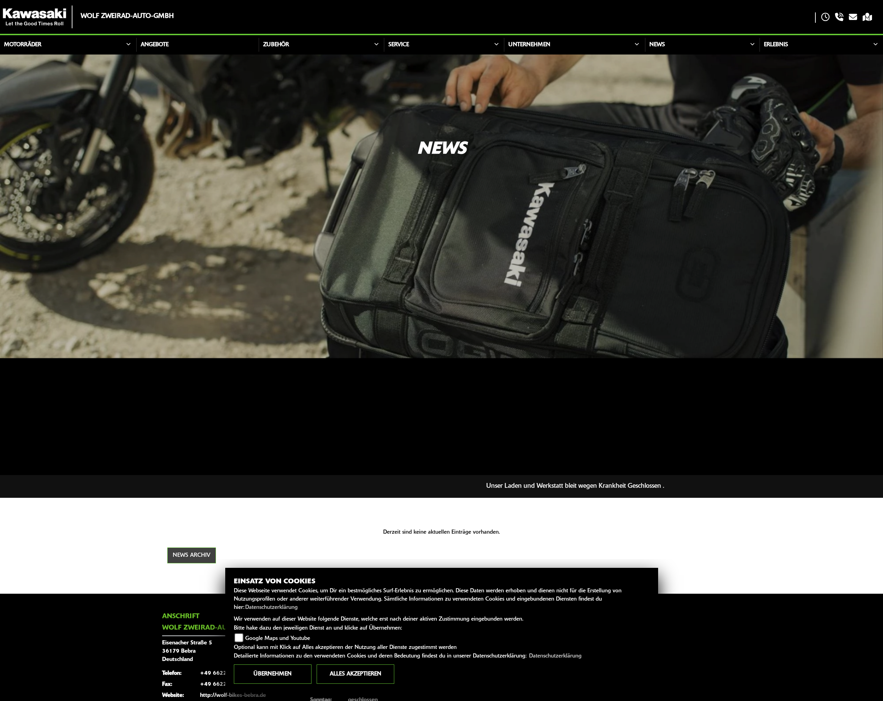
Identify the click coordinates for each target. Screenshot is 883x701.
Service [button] (398, 45)
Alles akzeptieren (355, 674)
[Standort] (867, 18)
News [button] (657, 45)
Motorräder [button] (22, 45)
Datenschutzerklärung (271, 607)
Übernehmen (272, 674)
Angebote (155, 45)
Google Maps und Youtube (277, 638)
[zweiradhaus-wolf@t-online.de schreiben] (853, 18)
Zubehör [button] (276, 45)
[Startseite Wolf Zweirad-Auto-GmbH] (34, 17)
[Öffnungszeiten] (825, 18)
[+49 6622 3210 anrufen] (839, 18)
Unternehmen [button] (529, 45)
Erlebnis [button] (776, 45)
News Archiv (191, 555)
